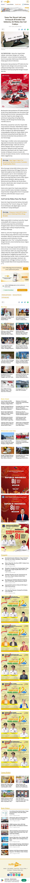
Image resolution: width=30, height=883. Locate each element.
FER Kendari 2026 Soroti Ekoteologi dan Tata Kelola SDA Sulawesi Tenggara (18, 818)
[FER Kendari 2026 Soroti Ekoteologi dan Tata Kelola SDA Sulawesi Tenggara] (4, 820)
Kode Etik (16, 868)
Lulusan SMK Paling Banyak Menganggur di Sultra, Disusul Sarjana (7, 318)
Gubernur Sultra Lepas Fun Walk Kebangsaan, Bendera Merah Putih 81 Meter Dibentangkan (7, 424)
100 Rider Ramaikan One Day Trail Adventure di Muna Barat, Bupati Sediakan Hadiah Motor (16, 575)
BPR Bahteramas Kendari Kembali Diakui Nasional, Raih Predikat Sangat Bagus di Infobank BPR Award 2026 (7, 419)
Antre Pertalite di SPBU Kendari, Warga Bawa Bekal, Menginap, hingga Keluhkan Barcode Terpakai (7, 403)
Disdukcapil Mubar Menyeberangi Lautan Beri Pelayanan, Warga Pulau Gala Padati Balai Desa (22, 333)
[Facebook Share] (19, 29)
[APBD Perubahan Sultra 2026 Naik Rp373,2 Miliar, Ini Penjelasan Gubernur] (4, 826)
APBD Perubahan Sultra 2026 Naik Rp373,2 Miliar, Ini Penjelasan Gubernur (18, 825)
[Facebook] (8, 875)
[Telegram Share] (25, 29)
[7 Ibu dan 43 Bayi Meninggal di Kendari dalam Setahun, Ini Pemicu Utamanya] (7, 355)
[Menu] (2, 1)
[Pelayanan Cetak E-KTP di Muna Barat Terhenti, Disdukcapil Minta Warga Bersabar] (7, 326)
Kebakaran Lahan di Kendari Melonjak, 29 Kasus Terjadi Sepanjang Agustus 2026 (22, 413)
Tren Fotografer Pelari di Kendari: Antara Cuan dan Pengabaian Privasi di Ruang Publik (22, 347)
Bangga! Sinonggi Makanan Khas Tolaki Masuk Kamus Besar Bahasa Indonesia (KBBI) (7, 408)
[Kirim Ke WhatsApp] (28, 29)
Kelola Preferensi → (22, 290)
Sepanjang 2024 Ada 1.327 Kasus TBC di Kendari (22, 389)
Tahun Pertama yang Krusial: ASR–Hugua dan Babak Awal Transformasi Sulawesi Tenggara (21, 786)
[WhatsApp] (16, 875)
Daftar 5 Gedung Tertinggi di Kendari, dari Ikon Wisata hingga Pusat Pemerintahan (22, 361)
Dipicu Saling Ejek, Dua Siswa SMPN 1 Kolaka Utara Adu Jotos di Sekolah (17, 564)
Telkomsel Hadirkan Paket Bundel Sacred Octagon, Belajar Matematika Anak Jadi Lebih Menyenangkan (18, 832)
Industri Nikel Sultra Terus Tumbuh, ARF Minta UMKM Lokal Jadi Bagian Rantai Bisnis (18, 839)
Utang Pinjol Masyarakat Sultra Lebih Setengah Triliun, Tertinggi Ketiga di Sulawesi (7, 347)
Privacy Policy (23, 868)
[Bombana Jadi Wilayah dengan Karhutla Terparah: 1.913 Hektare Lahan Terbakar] (4, 852)
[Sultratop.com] (6, 1)
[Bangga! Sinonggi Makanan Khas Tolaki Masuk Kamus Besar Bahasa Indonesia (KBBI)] (7, 450)
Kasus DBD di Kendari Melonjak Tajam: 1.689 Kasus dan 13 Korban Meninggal (6, 390)
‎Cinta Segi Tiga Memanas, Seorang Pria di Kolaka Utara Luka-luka (16, 591)
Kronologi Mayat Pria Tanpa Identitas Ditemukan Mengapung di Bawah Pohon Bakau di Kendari (22, 408)
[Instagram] (14, 875)
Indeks (4, 868)
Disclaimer (9, 870)
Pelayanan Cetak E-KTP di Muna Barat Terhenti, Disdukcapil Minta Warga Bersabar (7, 333)
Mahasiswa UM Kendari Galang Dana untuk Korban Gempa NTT (22, 402)
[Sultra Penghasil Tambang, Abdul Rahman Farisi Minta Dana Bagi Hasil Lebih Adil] (4, 846)
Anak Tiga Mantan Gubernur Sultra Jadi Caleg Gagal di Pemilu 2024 (22, 800)
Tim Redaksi (10, 868)
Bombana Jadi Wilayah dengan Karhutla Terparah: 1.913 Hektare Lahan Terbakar (18, 851)
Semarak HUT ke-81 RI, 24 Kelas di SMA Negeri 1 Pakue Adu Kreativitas (16, 585)
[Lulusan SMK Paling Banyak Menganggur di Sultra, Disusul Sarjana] (7, 312)
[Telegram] (19, 875)
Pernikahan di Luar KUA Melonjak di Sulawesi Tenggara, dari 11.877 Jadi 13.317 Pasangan (7, 376)
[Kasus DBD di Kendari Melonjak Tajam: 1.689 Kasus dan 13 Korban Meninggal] (7, 384)
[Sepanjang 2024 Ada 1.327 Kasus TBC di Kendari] (22, 384)
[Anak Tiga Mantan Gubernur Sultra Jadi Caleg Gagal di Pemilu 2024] (22, 793)
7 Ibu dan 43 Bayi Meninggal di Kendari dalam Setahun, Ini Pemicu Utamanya (7, 361)
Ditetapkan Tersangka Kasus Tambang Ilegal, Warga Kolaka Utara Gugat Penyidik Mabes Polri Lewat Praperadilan (16, 569)
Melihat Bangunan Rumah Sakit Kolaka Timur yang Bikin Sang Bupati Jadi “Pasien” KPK (7, 800)
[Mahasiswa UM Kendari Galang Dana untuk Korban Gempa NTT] (22, 436)
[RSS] (22, 875)
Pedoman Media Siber (18, 870)
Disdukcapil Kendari (6, 294)
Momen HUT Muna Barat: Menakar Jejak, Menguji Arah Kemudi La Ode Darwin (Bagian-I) (7, 786)
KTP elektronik (5, 297)
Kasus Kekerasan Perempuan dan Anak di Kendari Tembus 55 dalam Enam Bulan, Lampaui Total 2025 (22, 318)
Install (24, 880)
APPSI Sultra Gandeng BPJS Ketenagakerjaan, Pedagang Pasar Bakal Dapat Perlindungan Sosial (22, 424)
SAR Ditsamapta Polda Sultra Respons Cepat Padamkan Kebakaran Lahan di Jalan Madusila (21, 419)
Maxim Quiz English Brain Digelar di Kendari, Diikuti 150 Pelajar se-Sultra (7, 413)
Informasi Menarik (17, 294)
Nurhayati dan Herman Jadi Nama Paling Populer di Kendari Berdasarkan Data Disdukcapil (22, 376)
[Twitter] (11, 875)
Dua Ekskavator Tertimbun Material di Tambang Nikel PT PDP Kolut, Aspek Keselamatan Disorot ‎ (16, 580)
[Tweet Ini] (22, 29)
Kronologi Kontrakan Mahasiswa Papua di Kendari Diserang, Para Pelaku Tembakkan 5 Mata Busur (16, 558)
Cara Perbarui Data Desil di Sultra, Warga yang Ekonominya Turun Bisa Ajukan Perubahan (18, 812)
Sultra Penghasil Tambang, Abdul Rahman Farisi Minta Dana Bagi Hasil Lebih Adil (19, 844)
